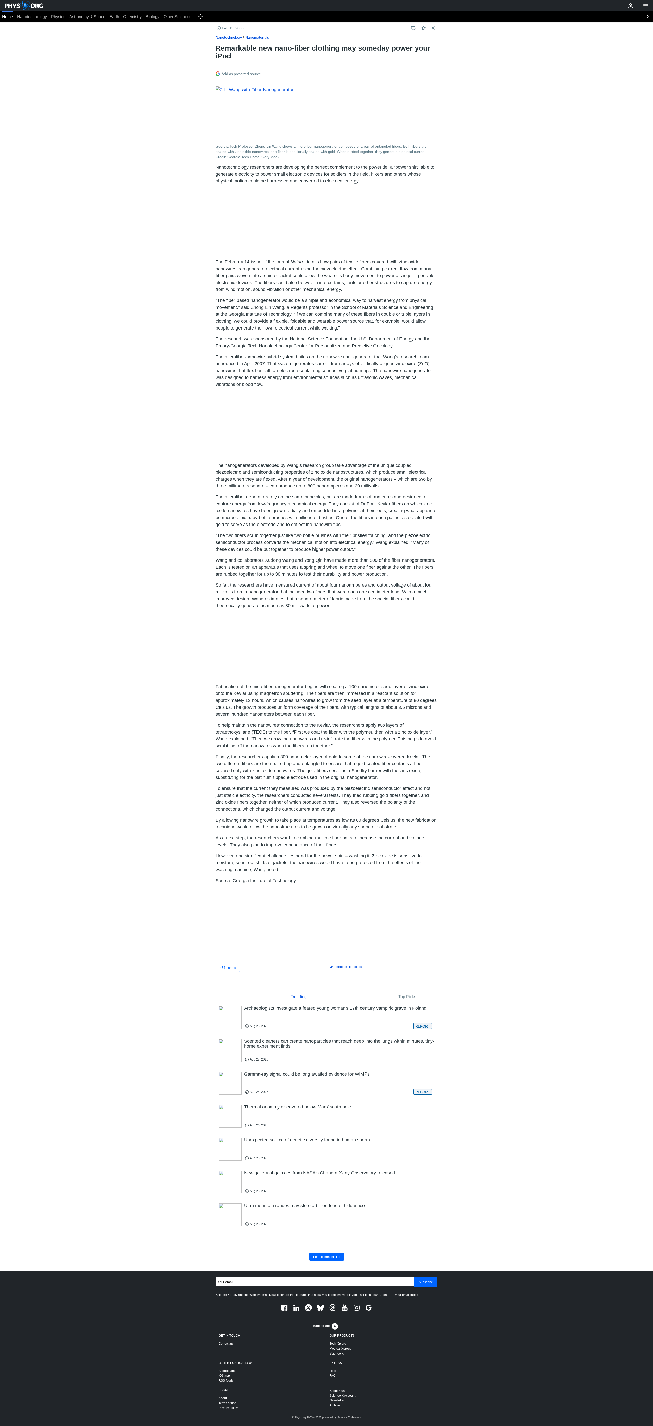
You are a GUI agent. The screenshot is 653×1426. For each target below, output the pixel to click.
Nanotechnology (32, 17)
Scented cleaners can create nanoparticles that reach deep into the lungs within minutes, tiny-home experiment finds (339, 1044)
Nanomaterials (257, 37)
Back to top (321, 1326)
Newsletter (337, 1400)
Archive (335, 1405)
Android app (227, 1371)
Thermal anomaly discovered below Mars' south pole (297, 1107)
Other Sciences (177, 17)
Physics (58, 17)
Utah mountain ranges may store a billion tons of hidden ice (304, 1205)
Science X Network (349, 1417)
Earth (114, 17)
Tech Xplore (338, 1343)
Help (333, 1371)
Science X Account (342, 1395)
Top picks (407, 997)
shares (228, 968)
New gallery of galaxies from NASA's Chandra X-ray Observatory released (319, 1172)
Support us (337, 1391)
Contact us (226, 1343)
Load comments (326, 1257)
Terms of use (227, 1403)
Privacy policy (228, 1408)
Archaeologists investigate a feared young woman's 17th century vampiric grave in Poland (335, 1008)
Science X (337, 1353)
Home (7, 17)
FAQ (332, 1376)
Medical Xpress (340, 1348)
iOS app (224, 1376)
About (223, 1398)
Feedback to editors (348, 967)
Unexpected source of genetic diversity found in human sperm (307, 1139)
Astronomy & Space (87, 17)
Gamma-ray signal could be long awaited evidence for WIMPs (307, 1074)
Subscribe (426, 1282)
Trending (299, 997)
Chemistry (132, 17)
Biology (152, 17)
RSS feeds (226, 1380)
